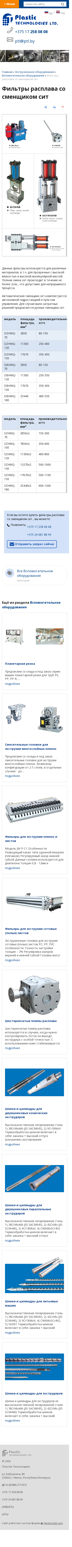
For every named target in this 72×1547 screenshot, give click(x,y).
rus (51, 12)
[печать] (54, 107)
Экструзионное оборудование (34, 72)
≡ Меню (9, 4)
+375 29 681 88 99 (39, 534)
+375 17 (31, 31)
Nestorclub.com (53, 1523)
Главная (7, 72)
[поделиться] (46, 107)
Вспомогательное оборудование (23, 75)
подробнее (12, 684)
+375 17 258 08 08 (39, 527)
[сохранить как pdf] (63, 107)
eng (62, 12)
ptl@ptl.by (8, 1506)
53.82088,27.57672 (16, 1485)
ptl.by (5, 1514)
